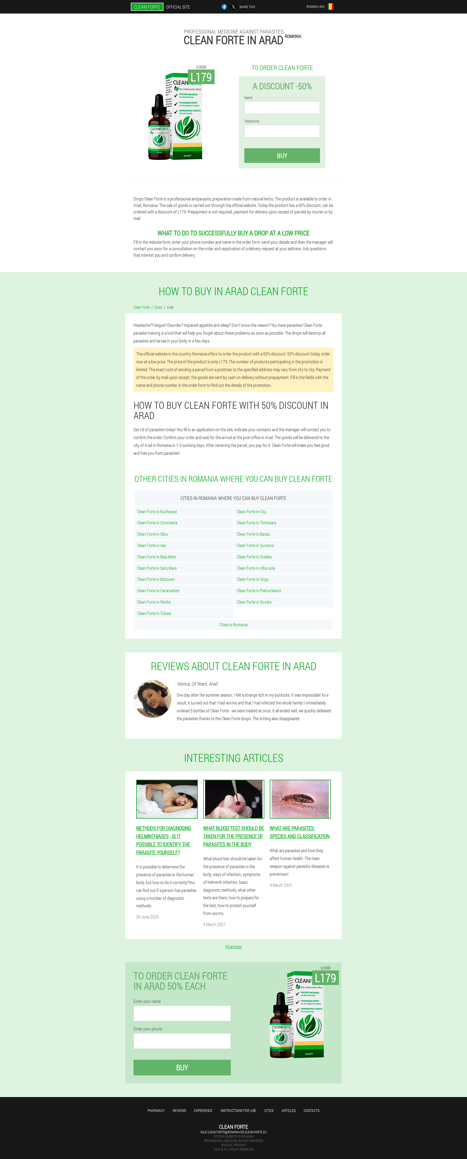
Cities (268, 1110)
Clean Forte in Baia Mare (156, 556)
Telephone (251, 121)
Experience (203, 1110)
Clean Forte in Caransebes (158, 590)
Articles (289, 1110)
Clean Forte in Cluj (251, 511)
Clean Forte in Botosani (156, 579)
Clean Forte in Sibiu (152, 534)
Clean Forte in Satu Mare (157, 568)
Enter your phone (148, 1029)
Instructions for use (238, 1110)
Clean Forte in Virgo (253, 579)
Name (248, 98)
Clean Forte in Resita (154, 602)
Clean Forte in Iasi (151, 545)
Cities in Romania (233, 624)
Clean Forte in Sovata (254, 602)
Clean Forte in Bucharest (157, 511)
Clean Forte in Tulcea (154, 613)
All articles (233, 946)
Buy (282, 155)
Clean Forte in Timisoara (256, 522)
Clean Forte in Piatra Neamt (259, 590)
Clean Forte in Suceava (255, 545)
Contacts (311, 1110)
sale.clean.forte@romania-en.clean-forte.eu (234, 1132)
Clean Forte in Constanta (157, 522)
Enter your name (147, 1001)
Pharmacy (156, 1110)
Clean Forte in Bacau (253, 534)
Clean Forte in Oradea (254, 556)
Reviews (179, 1110)
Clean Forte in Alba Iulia (256, 568)
